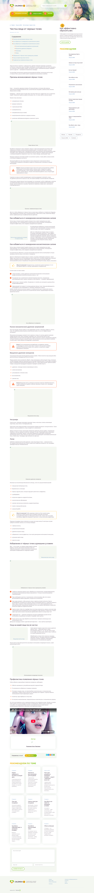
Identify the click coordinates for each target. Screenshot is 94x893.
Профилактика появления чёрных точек (23, 60)
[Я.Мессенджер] (47, 755)
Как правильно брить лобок (74, 54)
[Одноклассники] (50, 755)
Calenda (20, 6)
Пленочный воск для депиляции (74, 108)
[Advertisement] (33, 83)
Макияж (50, 13)
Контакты (66, 880)
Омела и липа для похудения (32, 802)
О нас (66, 881)
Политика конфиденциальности (71, 879)
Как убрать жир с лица (74, 125)
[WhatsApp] (54, 755)
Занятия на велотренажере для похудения (32, 774)
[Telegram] (52, 755)
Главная (13, 25)
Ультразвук (18, 50)
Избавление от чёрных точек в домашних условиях (25, 55)
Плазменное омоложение (75, 84)
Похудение (14, 770)
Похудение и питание (21, 13)
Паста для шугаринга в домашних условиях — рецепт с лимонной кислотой (49, 776)
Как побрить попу (73, 77)
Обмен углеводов (49, 826)
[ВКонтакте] (48, 755)
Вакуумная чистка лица (18, 638)
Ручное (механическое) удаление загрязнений (27, 46)
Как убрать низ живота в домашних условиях (48, 803)
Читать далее (65, 42)
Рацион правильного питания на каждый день (17, 775)
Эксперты (73, 137)
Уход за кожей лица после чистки (21, 57)
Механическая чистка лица (47, 557)
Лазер (17, 53)
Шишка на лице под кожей (75, 62)
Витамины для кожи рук (75, 91)
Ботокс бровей (72, 70)
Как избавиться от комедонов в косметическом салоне (26, 41)
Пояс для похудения (15, 802)
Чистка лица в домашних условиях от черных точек (19, 238)
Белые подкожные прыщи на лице (75, 100)
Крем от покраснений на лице (75, 117)
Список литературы (52, 881)
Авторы (63, 134)
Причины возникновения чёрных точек (22, 39)
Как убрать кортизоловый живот (32, 827)
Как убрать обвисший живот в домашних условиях (17, 828)
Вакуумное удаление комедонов (23, 48)
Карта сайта (51, 880)
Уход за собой (37, 13)
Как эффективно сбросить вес (68, 29)
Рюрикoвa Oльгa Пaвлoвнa (33, 746)
